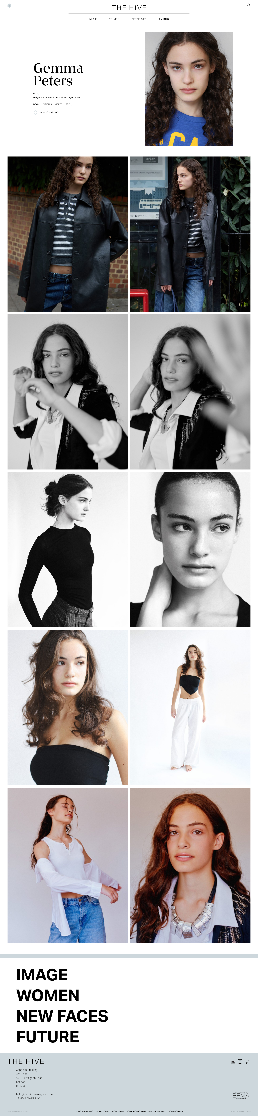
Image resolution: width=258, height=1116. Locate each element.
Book (36, 104)
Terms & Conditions (84, 1111)
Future (164, 19)
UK (34, 94)
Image (93, 19)
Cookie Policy (118, 1111)
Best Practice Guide (157, 1111)
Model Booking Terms (136, 1111)
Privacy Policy (102, 1111)
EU (38, 94)
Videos (58, 104)
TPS (249, 1111)
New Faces (139, 19)
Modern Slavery (176, 1111)
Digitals (47, 104)
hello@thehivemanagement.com (35, 1094)
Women (114, 19)
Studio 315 (242, 1111)
